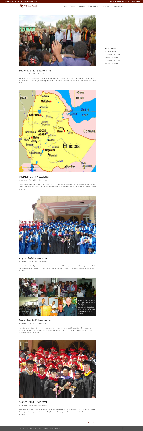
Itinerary (106, 6)
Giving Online (93, 6)
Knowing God (126, 1)
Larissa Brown (119, 6)
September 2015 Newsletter (35, 70)
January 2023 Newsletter (113, 54)
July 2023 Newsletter (111, 51)
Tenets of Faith (136, 1)
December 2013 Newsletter (35, 320)
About (72, 6)
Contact (82, 6)
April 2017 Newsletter (112, 63)
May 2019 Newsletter (112, 57)
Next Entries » (92, 422)
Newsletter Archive (115, 1)
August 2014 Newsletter (33, 258)
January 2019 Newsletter (113, 60)
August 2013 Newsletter (33, 402)
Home (65, 6)
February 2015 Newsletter (34, 176)
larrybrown (24, 74)
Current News (42, 74)
